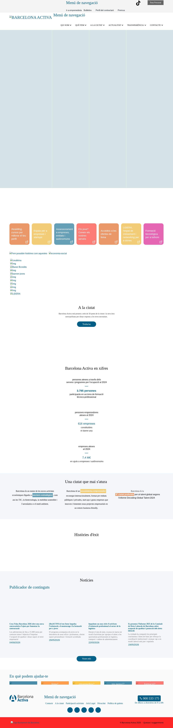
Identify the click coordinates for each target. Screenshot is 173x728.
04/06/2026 (26, 633)
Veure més (86, 659)
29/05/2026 (66, 632)
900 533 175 (151, 698)
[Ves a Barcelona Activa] (30, 17)
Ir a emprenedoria (74, 10)
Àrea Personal (155, 3)
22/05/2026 (105, 633)
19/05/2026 (145, 634)
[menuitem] (88, 10)
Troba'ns (86, 324)
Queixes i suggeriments (153, 723)
